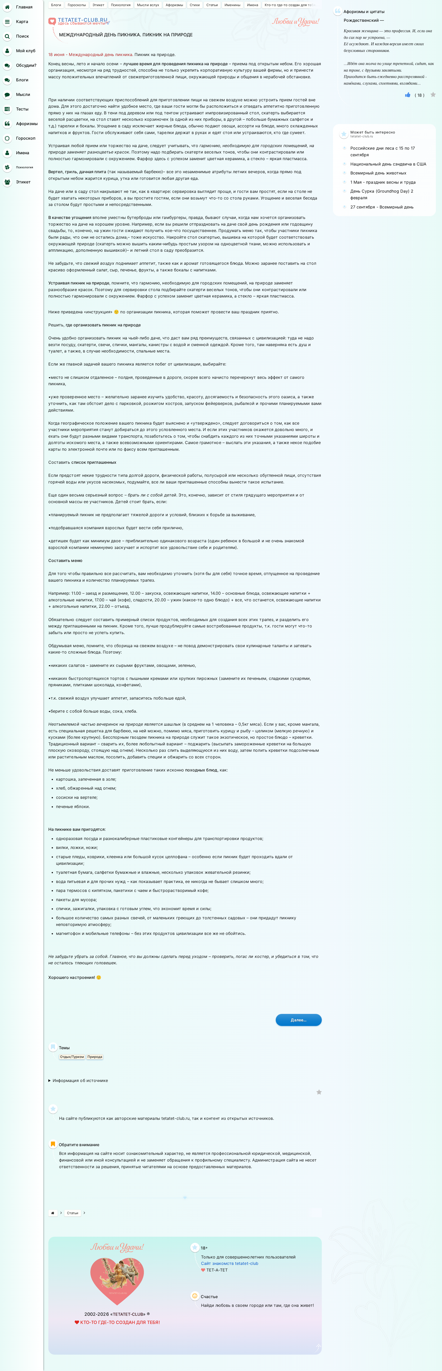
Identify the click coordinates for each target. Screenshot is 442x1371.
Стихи (195, 5)
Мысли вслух (148, 5)
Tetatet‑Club (128, 1314)
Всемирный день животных (378, 172)
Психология (120, 5)
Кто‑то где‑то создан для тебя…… (293, 5)
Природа (94, 1057)
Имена (252, 5)
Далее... (298, 1020)
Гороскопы (77, 5)
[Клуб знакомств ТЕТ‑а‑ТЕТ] (53, 1213)
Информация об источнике (80, 1080)
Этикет (98, 5)
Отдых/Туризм (72, 1057)
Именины (232, 5)
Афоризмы (174, 5)
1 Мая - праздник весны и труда (383, 182)
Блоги (56, 5)
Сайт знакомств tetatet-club (229, 1263)
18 (419, 95)
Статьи (212, 5)
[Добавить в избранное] (319, 1092)
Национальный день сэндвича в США (388, 164)
